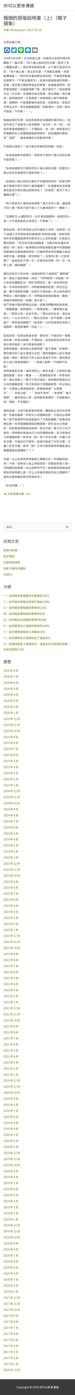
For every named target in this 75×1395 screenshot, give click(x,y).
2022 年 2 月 (10, 996)
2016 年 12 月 (11, 1370)
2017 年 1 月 (10, 1364)
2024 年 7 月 (10, 821)
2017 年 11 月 (11, 1303)
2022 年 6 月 (10, 972)
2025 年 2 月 (10, 779)
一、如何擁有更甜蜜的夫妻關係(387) (26, 595)
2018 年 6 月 (10, 1261)
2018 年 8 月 (10, 1249)
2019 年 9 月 (10, 1171)
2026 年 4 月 (10, 694)
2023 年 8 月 (10, 887)
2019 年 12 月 (11, 1153)
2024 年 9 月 (10, 809)
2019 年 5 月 (10, 1195)
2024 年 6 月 (10, 827)
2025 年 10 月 (11, 731)
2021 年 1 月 (10, 1074)
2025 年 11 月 (11, 725)
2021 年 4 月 (10, 1056)
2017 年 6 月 (10, 1334)
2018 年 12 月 (11, 1225)
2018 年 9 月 (10, 1243)
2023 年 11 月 (11, 869)
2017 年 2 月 (10, 1358)
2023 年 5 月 (10, 905)
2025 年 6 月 (10, 755)
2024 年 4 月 (10, 839)
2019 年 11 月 (11, 1159)
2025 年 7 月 (10, 749)
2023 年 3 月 (10, 918)
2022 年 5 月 (10, 978)
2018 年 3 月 (10, 1279)
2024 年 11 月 (11, 797)
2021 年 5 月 (10, 1050)
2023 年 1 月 (10, 930)
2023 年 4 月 (10, 912)
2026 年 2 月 (10, 706)
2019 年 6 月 (10, 1189)
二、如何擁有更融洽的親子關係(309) (26, 602)
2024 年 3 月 (10, 845)
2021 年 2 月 (10, 1068)
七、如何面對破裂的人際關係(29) (24, 632)
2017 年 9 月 (10, 1316)
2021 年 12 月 (11, 1008)
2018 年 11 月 (11, 1231)
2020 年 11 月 (11, 1086)
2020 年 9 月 (10, 1098)
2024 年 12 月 (11, 791)
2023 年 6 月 (10, 899)
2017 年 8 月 (10, 1321)
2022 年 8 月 (10, 960)
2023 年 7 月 (10, 893)
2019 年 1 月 (10, 1219)
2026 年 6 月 (10, 682)
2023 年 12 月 (11, 863)
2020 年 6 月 (10, 1117)
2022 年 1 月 (10, 1002)
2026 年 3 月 (10, 700)
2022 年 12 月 (11, 936)
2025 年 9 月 (10, 737)
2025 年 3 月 (10, 773)
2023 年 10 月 (11, 875)
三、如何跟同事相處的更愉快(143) (25, 607)
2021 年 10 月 (11, 1020)
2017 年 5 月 (10, 1340)
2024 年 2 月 (10, 851)
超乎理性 (9, 556)
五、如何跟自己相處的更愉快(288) (25, 620)
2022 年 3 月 (10, 990)
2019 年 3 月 (10, 1207)
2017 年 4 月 (10, 1346)
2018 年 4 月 (10, 1273)
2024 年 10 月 (11, 803)
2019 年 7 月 (10, 1183)
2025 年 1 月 (10, 785)
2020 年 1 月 (10, 1147)
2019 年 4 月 (10, 1201)
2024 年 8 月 (10, 815)
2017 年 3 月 (10, 1352)
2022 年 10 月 (11, 948)
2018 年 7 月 (10, 1255)
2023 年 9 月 (10, 881)
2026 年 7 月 (10, 676)
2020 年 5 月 (10, 1123)
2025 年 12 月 (11, 719)
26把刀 (7, 574)
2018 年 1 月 (10, 1291)
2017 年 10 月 (11, 1309)
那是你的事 (10, 550)
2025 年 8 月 (10, 743)
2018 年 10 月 (11, 1237)
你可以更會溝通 (18, 5)
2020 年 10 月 (11, 1092)
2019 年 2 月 (10, 1213)
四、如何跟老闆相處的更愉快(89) (24, 613)
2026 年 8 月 (10, 670)
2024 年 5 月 (10, 833)
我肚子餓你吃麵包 (14, 568)
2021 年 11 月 (11, 1014)
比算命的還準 (11, 562)
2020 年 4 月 (10, 1128)
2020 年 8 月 (10, 1104)
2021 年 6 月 (10, 1044)
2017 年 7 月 (10, 1327)
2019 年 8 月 (10, 1177)
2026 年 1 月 (10, 713)
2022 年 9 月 (10, 954)
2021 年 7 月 (10, 1038)
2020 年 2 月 (10, 1141)
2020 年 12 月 (11, 1080)
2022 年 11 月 (11, 942)
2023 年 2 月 (10, 924)
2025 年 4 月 (10, 767)
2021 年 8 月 (10, 1032)
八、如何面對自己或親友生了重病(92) (27, 638)
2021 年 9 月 (10, 1026)
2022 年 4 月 (10, 984)
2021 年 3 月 (10, 1062)
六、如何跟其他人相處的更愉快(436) (26, 626)
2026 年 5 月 (10, 688)
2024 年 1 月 (10, 857)
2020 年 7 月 (10, 1111)
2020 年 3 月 (10, 1135)
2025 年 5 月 (10, 761)
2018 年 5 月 (10, 1267)
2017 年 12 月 (11, 1297)
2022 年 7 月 (10, 966)
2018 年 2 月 (10, 1285)
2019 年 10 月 (11, 1165)
